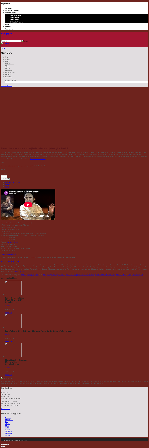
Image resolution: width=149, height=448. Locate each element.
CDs (6, 57)
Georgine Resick (59, 275)
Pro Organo (9, 70)
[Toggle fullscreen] (6, 444)
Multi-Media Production (17, 22)
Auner (48, 275)
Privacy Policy (14, 20)
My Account (9, 29)
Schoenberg (136, 275)
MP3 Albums (9, 64)
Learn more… (19, 271)
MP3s (7, 62)
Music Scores (10, 72)
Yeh (141, 275)
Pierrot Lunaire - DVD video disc (105, 275)
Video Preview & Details (13, 182)
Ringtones (8, 77)
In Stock (8, 68)
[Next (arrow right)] (4, 446)
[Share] (4, 444)
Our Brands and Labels (12, 10)
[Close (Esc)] (2, 444)
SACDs (7, 59)
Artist (7, 187)
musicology (74, 275)
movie (68, 275)
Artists (7, 24)
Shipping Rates (14, 17)
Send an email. (5, 409)
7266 (44, 275)
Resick (129, 275)
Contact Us (8, 27)
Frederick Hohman (13, 242)
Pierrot (80, 275)
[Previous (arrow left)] (2, 446)
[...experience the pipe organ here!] (5, 43)
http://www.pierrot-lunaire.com (10, 261)
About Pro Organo (10, 13)
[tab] (76, 182)
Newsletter (8, 8)
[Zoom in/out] (8, 444)
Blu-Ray (8, 74)
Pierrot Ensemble (88, 275)
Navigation (6, 33)
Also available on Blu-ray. (38, 159)
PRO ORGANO (121, 275)
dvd (52, 275)
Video (7, 66)
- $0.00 (10, 80)
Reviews (8, 185)
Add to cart (5, 179)
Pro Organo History (16, 15)
